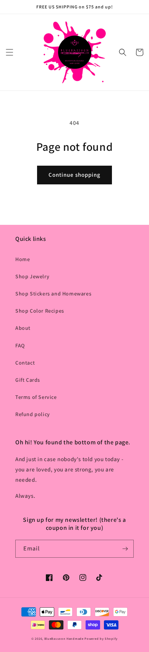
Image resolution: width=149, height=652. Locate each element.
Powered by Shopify (101, 638)
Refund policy (32, 414)
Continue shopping (74, 174)
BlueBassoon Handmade (64, 638)
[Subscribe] (125, 549)
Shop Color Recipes (39, 310)
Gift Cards (27, 379)
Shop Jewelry (32, 276)
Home (22, 259)
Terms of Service (36, 397)
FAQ (20, 345)
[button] (9, 52)
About (23, 327)
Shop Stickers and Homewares (53, 293)
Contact (25, 362)
